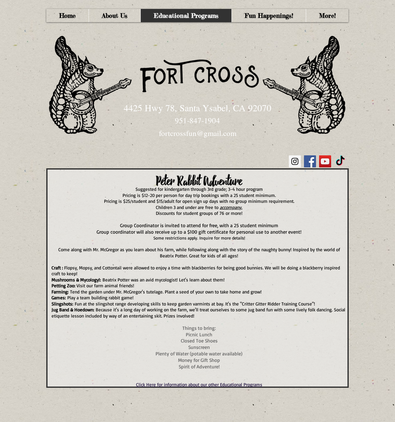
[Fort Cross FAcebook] (310, 161)
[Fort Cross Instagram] (295, 161)
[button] (327, 15)
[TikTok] (340, 161)
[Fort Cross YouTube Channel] (325, 161)
